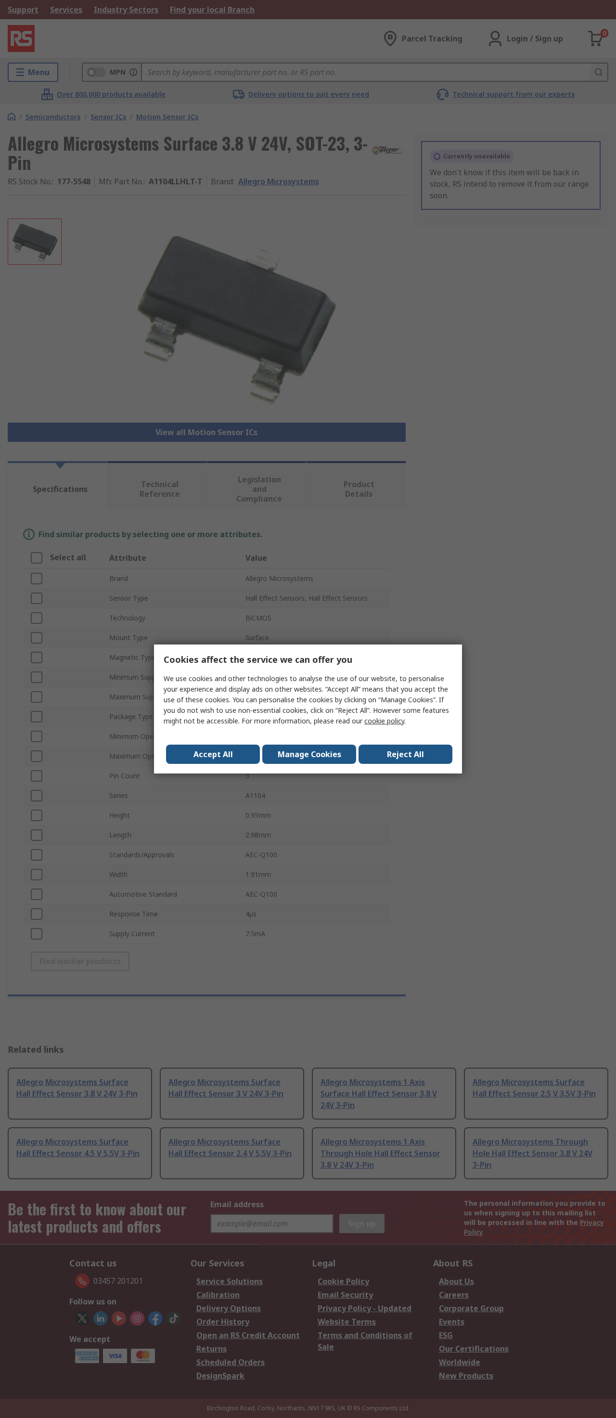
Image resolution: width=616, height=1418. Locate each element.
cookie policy (384, 720)
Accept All (213, 754)
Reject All (405, 754)
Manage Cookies (309, 754)
